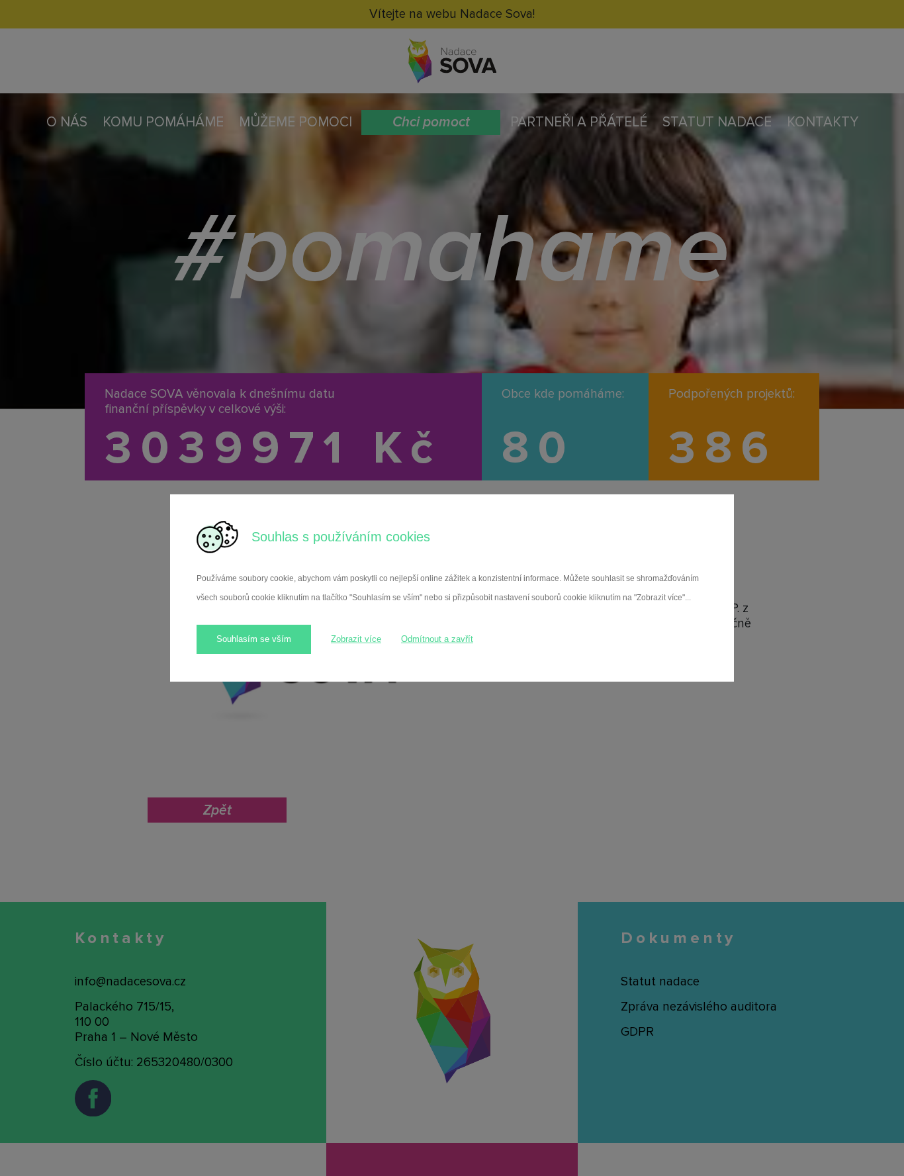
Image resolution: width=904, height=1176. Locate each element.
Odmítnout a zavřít (437, 639)
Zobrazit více (356, 639)
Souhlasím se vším (253, 639)
